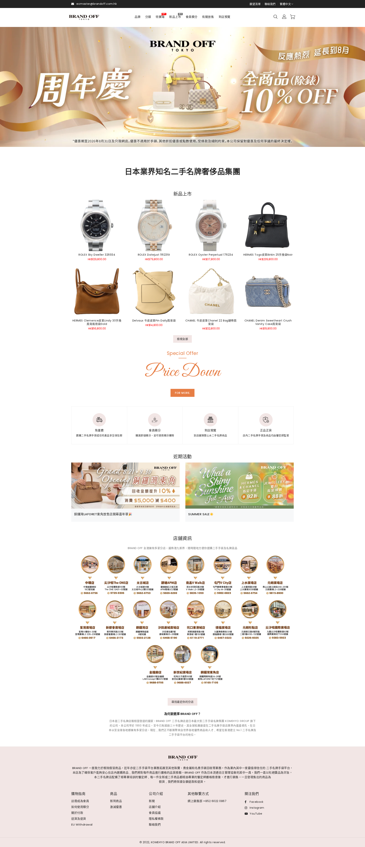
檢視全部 (182, 339)
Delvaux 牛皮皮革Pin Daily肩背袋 (154, 320)
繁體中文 (285, 4)
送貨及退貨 (78, 819)
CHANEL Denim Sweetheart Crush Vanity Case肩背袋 (268, 322)
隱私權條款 (156, 819)
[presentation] (16, 91)
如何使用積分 (80, 807)
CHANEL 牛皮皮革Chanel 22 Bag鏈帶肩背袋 (210, 322)
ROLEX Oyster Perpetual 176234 (211, 254)
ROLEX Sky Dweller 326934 (97, 254)
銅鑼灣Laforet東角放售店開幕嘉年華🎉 (103, 514)
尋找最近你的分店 (182, 702)
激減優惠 (116, 807)
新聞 (152, 801)
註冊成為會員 (80, 801)
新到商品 (116, 801)
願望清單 (255, 4)
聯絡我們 (270, 4)
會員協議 (155, 813)
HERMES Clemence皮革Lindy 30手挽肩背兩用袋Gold (96, 322)
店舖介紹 (155, 807)
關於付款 (77, 813)
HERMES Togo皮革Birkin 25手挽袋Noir (268, 254)
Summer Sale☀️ (200, 514)
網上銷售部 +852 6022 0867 (207, 801)
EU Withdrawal (82, 825)
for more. (182, 393)
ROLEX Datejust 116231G (154, 254)
